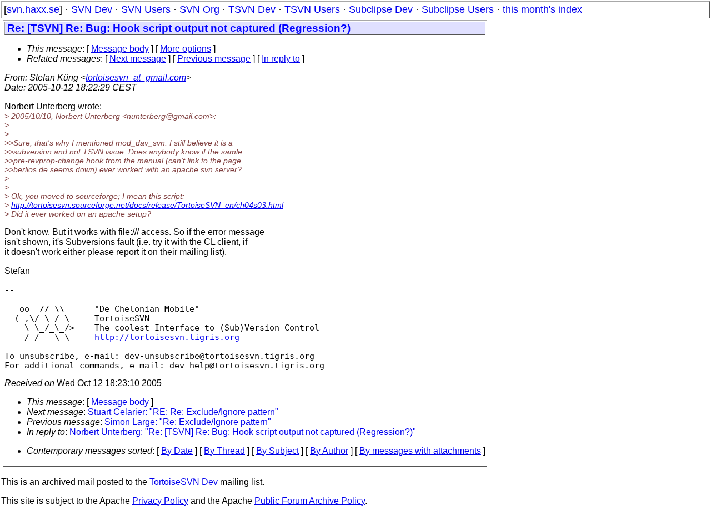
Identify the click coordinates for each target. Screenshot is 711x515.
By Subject (277, 451)
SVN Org (199, 9)
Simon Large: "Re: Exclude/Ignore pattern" (187, 422)
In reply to (281, 58)
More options (185, 48)
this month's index (542, 9)
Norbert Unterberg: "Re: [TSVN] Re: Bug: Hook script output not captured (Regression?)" (242, 432)
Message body (120, 48)
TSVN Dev (252, 9)
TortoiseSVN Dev (183, 482)
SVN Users (146, 9)
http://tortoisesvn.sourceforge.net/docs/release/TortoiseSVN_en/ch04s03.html (147, 205)
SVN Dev (91, 9)
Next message (137, 58)
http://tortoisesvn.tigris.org (166, 337)
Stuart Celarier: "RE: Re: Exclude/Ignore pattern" (183, 412)
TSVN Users (312, 9)
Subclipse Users (458, 9)
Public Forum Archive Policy (309, 501)
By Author (329, 451)
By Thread (224, 451)
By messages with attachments (420, 451)
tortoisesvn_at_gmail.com (136, 77)
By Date (177, 451)
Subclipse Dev (381, 9)
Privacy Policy (160, 501)
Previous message (214, 58)
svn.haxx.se (33, 9)
